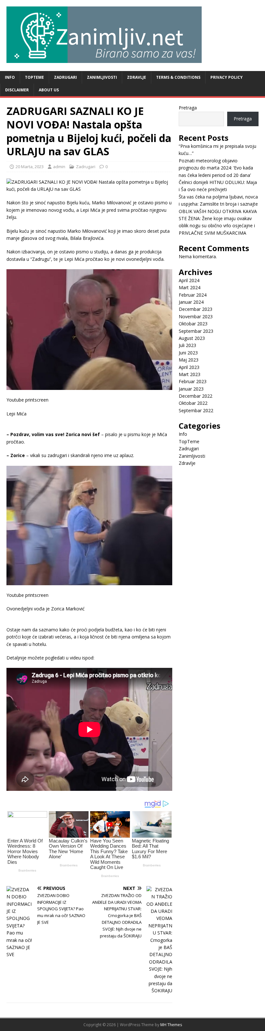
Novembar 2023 (196, 316)
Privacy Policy (226, 77)
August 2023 (192, 338)
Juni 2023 (188, 353)
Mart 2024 (189, 287)
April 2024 (189, 280)
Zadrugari (65, 77)
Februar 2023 (193, 381)
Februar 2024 (193, 295)
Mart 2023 (189, 374)
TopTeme (34, 77)
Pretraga (188, 108)
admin (59, 166)
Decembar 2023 (195, 309)
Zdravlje (136, 77)
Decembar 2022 (195, 396)
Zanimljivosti (102, 77)
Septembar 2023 (196, 331)
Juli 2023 (187, 345)
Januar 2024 (191, 302)
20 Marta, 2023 (30, 166)
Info (10, 77)
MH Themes (171, 1024)
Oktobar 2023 (193, 324)
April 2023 (189, 367)
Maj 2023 (188, 360)
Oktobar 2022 (193, 403)
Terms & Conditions (178, 77)
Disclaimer (17, 90)
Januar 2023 (191, 389)
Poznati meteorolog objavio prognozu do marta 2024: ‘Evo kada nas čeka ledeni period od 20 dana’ (216, 168)
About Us (49, 90)
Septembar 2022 (196, 410)
